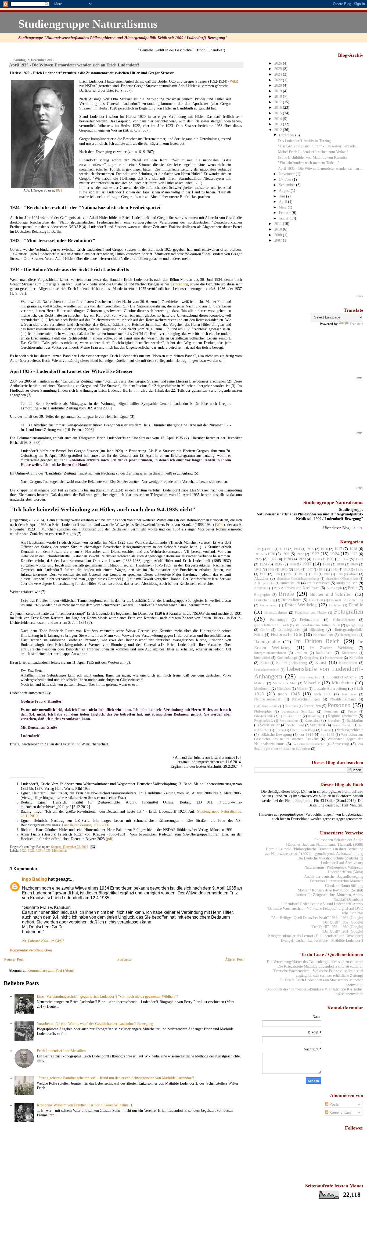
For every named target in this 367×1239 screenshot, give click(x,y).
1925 (353, 554)
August (285, 190)
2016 (278, 107)
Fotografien (348, 611)
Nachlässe (349, 694)
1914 (297, 549)
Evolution (335, 605)
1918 (353, 549)
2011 (278, 223)
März (283, 207)
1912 (270, 549)
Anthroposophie (264, 583)
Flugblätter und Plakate (310, 612)
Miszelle (312, 682)
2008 (278, 235)
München (284, 688)
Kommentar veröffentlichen (31, 950)
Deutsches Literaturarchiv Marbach (336, 881)
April (283, 201)
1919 (258, 554)
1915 (310, 549)
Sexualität (317, 725)
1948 (322, 569)
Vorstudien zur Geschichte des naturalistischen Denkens (308, 736)
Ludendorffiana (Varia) (345, 872)
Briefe (286, 593)
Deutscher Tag (264, 600)
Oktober (285, 179)
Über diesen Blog (302, 730)
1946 (297, 569)
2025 (278, 68)
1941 (258, 569)
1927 (272, 559)
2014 (278, 118)
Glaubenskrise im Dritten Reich (317, 625)
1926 (258, 559)
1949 (334, 569)
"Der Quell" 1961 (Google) (342, 931)
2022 (278, 80)
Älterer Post (234, 959)
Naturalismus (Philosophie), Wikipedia (333, 867)
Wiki (233, 81)
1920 (23, 850)
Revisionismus (288, 720)
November (287, 174)
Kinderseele (349, 652)
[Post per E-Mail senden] (92, 846)
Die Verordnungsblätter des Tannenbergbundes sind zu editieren (315, 962)
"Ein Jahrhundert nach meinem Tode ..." (309, 163)
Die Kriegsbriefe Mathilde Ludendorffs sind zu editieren (320, 966)
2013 (278, 124)
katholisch (324, 652)
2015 (278, 113)
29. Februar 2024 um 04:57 (43, 941)
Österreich (291, 706)
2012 (278, 130)
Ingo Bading (34, 879)
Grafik (264, 630)
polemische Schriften (298, 711)
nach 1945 (289, 693)
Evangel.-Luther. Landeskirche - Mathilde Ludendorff (322, 940)
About (353, 574)
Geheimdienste (344, 620)
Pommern (331, 711)
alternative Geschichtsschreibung (298, 578)
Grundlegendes (289, 629)
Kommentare (339, 1112)
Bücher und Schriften (331, 594)
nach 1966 (322, 694)
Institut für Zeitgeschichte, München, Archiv (329, 895)
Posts (333, 1104)
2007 (278, 240)
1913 (283, 549)
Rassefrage (315, 716)
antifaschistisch (318, 583)
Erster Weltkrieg (301, 604)
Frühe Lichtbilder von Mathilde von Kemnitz (312, 157)
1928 (59, 190)
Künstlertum (348, 663)
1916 (324, 549)
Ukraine (326, 730)
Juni (282, 196)
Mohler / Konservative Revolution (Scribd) (330, 890)
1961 (301, 574)
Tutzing (280, 730)
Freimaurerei (309, 619)
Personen (339, 705)
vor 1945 (327, 734)
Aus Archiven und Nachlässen (296, 588)
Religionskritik (263, 720)
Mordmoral (59, 850)
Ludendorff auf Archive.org (342, 863)
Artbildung (261, 588)
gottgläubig (354, 625)
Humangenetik (349, 634)
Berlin (352, 588)
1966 (339, 574)
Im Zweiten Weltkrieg (331, 648)
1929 (302, 559)
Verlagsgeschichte (350, 730)
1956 (359, 569)
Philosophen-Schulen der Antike (338, 840)
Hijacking (316, 629)
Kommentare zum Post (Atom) (50, 970)
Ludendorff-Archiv (342, 677)
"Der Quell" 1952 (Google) (342, 922)
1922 (300, 554)
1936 (292, 564)
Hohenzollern (323, 635)
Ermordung (179, 284)
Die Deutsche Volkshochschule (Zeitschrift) (330, 858)
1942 (271, 569)
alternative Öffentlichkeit (342, 578)
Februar (285, 212)
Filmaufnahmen (275, 612)
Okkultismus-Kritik (266, 706)
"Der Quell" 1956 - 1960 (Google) (337, 927)
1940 (354, 564)
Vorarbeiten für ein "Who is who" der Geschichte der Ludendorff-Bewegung (95, 1023)
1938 (326, 564)
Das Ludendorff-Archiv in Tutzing (304, 141)
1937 (307, 564)
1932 (344, 559)
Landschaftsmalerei (266, 669)
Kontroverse (334, 658)
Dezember (287, 135)
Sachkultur (355, 720)
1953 (346, 569)
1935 (47, 850)
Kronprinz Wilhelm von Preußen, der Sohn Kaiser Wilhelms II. (85, 1105)
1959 (289, 574)
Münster (302, 688)
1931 (330, 559)
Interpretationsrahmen (270, 653)
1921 (286, 554)
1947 (309, 569)
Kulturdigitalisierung (291, 663)
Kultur (264, 662)
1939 (340, 564)
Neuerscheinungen (306, 699)
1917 (338, 549)
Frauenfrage (278, 620)
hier (359, 528)
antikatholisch (346, 583)
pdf (109, 839)
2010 (278, 229)
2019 (278, 91)
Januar (284, 218)
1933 (359, 559)
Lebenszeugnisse (309, 677)
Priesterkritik (263, 716)
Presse (352, 711)
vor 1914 (306, 734)
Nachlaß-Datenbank (348, 899)
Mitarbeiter (342, 682)
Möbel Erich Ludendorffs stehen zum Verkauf (313, 152)
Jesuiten (301, 653)
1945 (284, 569)
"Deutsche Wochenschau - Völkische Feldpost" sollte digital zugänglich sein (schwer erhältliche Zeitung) (317, 973)
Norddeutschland (343, 699)
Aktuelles (261, 578)
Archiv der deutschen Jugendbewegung (333, 876)
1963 (314, 574)
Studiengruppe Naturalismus (87, 23)
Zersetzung (340, 744)
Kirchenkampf (286, 658)
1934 (39, 850)
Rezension (312, 720)
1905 (257, 549)
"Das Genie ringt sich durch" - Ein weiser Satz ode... (318, 146)
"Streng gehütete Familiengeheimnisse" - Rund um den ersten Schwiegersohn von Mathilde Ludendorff (115, 1078)
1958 (276, 574)
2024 (278, 74)
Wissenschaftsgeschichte (309, 744)
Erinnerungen (268, 605)
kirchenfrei (262, 658)
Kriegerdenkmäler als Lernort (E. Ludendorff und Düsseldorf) (315, 936)
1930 (316, 559)
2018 (278, 96)
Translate (356, 324)
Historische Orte (286, 634)
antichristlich (290, 583)
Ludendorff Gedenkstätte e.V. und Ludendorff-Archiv (322, 904)
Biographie (262, 595)
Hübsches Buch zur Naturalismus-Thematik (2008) (324, 844)
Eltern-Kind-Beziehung (346, 600)
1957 (263, 574)
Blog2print (303, 800)
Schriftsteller (270, 725)
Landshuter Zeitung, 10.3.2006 (85, 825)
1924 (335, 553)
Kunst (320, 662)
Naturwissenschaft (268, 699)
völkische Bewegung (276, 734)
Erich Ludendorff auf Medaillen (61, 1051)
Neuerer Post (13, 959)
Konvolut (356, 658)
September (287, 185)
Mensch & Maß (285, 683)
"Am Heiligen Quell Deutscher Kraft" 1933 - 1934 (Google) (317, 917)
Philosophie (263, 711)
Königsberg (311, 657)
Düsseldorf (316, 600)
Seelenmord (295, 725)
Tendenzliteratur (342, 725)
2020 (278, 85)
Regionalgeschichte (342, 716)
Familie (356, 604)
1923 (31, 850)
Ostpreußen (312, 706)
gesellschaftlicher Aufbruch (271, 625)
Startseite (124, 959)
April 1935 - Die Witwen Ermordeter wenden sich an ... (320, 168)
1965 (327, 574)
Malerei (259, 683)
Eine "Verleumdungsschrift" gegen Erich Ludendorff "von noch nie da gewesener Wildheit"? (107, 996)
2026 (278, 63)
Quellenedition (290, 716)
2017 (278, 102)
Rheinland (334, 720)
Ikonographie (267, 641)
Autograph (334, 588)
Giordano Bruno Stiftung (344, 885)
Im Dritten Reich (317, 641)
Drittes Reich (291, 600)
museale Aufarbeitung (330, 688)
